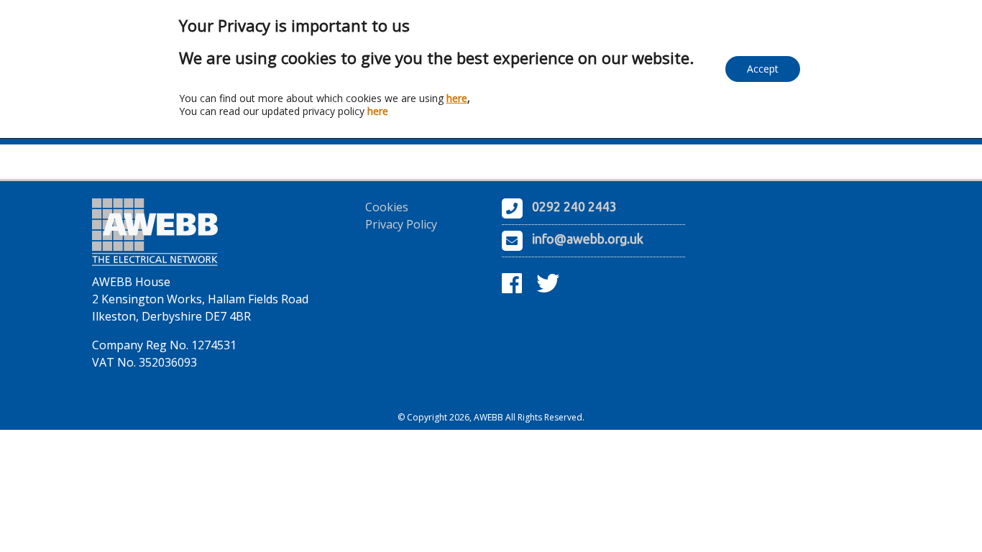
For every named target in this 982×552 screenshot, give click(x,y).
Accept (763, 68)
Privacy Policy (401, 224)
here (456, 98)
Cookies (386, 207)
